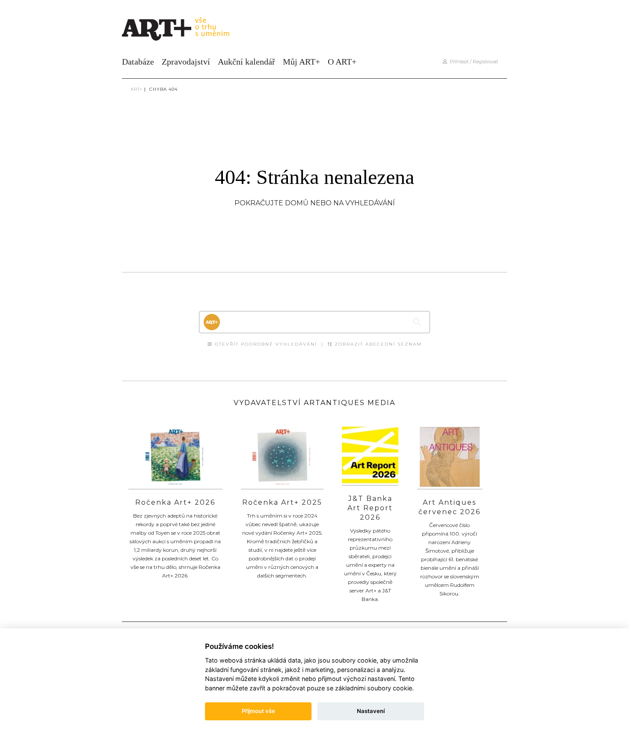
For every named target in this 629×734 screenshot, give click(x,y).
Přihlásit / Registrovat (472, 62)
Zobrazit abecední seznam (377, 344)
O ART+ (342, 61)
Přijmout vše (258, 710)
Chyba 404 (163, 89)
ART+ (136, 89)
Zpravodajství (186, 61)
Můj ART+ (301, 61)
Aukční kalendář (246, 61)
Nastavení (371, 710)
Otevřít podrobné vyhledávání (265, 344)
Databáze (138, 61)
